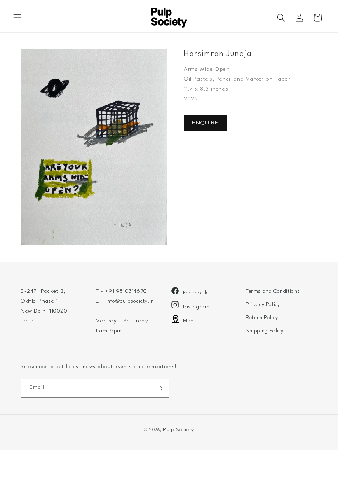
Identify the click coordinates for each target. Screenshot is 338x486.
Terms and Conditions (273, 291)
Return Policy (262, 317)
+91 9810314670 (126, 291)
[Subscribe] (159, 388)
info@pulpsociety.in (130, 301)
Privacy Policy (263, 304)
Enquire (205, 123)
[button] (17, 18)
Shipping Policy (265, 331)
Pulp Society (178, 429)
